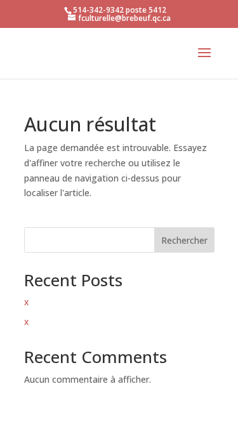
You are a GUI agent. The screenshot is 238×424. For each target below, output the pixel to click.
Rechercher (184, 240)
